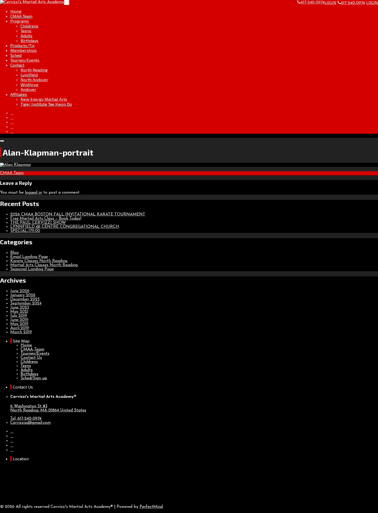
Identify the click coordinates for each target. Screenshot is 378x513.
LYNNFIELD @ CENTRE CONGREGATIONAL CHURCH (64, 227)
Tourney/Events (24, 60)
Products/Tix (22, 45)
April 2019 (19, 328)
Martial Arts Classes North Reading (44, 265)
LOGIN (330, 2)
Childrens (29, 25)
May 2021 (19, 312)
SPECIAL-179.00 (25, 231)
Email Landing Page (29, 257)
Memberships (23, 50)
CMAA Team (21, 16)
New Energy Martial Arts (44, 99)
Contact (17, 64)
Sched (16, 55)
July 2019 (18, 316)
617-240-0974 (353, 3)
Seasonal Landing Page (32, 269)
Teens (26, 30)
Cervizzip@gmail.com (30, 423)
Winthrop (29, 84)
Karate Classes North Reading (38, 261)
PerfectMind (151, 507)
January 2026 (22, 295)
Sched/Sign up (34, 378)
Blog (14, 253)
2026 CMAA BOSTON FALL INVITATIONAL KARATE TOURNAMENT (77, 214)
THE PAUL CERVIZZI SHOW (38, 223)
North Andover (34, 79)
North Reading (34, 69)
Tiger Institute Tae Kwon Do (46, 104)
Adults (26, 35)
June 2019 (19, 320)
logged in (33, 193)
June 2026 (19, 291)
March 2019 (21, 332)
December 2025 (25, 299)
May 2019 (19, 324)
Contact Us (31, 358)
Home (16, 11)
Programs (19, 21)
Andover (28, 89)
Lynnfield (29, 74)
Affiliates (18, 94)
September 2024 (25, 303)
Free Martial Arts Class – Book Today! (45, 219)
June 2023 (19, 307)
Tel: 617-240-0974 (25, 419)
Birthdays (29, 40)
